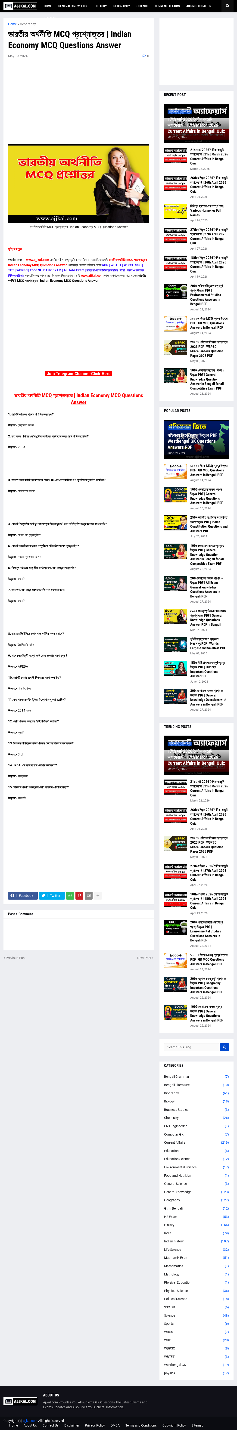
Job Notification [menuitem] (199, 6)
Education (196, 1151)
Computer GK (196, 1134)
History (196, 1225)
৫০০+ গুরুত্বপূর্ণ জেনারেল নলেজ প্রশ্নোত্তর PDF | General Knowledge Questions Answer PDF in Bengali (208, 618)
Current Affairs (196, 1142)
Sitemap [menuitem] (50, 18)
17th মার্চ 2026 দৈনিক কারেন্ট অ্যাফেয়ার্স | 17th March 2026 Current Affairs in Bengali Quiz (196, 125)
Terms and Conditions (141, 1425)
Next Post (144, 958)
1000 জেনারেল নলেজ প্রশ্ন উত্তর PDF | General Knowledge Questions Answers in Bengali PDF (206, 496)
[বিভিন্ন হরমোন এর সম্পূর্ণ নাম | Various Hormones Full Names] (175, 211)
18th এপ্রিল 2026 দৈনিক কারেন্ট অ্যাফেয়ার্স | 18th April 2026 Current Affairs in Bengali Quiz (209, 264)
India (196, 1233)
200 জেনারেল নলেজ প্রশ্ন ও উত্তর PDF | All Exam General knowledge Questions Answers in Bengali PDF (206, 587)
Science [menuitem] (142, 6)
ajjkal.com (30, 1421)
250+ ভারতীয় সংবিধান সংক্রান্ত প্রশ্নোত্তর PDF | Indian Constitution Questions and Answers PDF (209, 524)
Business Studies (196, 1109)
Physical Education (196, 1282)
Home (12, 24)
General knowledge (196, 1192)
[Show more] (98, 896)
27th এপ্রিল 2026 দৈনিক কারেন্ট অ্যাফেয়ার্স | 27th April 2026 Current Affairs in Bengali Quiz (209, 236)
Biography (196, 1093)
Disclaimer (71, 1425)
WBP (196, 1340)
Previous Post (16, 958)
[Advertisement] (78, 100)
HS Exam (196, 1217)
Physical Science (196, 1291)
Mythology (196, 1274)
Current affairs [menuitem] (167, 6)
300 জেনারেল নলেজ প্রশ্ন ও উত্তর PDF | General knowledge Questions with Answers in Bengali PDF (208, 697)
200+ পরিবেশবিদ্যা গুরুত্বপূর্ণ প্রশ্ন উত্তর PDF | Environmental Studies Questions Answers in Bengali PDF (206, 295)
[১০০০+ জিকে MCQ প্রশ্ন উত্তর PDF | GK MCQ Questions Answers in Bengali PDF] (175, 323)
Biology (196, 1101)
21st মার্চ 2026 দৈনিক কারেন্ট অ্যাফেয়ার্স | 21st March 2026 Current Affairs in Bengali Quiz (209, 157)
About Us (30, 1425)
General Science (196, 1183)
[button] (227, 6)
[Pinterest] (79, 896)
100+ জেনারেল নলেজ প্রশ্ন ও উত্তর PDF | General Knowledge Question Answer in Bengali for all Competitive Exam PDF (207, 379)
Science (196, 1315)
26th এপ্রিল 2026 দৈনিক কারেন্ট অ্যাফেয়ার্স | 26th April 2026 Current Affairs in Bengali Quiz (209, 185)
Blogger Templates (220, 1421)
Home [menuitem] (48, 6)
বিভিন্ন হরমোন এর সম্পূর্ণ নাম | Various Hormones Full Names (207, 210)
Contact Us (51, 1425)
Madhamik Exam (196, 1258)
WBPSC (196, 1348)
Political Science (196, 1299)
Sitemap (197, 1425)
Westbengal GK (196, 1365)
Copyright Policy (174, 1425)
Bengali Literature (196, 1085)
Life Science (196, 1249)
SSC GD (196, 1307)
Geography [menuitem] (121, 6)
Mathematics (196, 1266)
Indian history (196, 1241)
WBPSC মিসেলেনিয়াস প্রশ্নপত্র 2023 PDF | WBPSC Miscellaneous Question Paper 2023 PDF (209, 349)
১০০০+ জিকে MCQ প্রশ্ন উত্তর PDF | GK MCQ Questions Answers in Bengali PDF (209, 323)
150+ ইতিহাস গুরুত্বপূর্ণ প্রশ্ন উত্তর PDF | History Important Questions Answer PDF (207, 669)
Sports (196, 1323)
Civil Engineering (196, 1126)
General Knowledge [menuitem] (73, 6)
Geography (28, 24)
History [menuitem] (101, 6)
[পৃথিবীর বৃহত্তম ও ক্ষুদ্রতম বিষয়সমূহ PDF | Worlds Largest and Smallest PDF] (175, 644)
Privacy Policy (95, 1425)
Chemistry (196, 1118)
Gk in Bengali (196, 1208)
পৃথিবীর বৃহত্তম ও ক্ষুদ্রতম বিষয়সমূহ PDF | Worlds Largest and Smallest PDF (208, 643)
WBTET (196, 1357)
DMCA (115, 1425)
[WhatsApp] (70, 896)
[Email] (89, 896)
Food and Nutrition (196, 1175)
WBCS (196, 1332)
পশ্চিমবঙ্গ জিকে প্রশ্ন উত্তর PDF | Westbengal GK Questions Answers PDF (194, 441)
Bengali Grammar (196, 1076)
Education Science (196, 1159)
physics (196, 1373)
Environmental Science (196, 1167)
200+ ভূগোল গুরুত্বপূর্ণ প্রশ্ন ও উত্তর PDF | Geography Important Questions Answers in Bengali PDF (208, 985)
